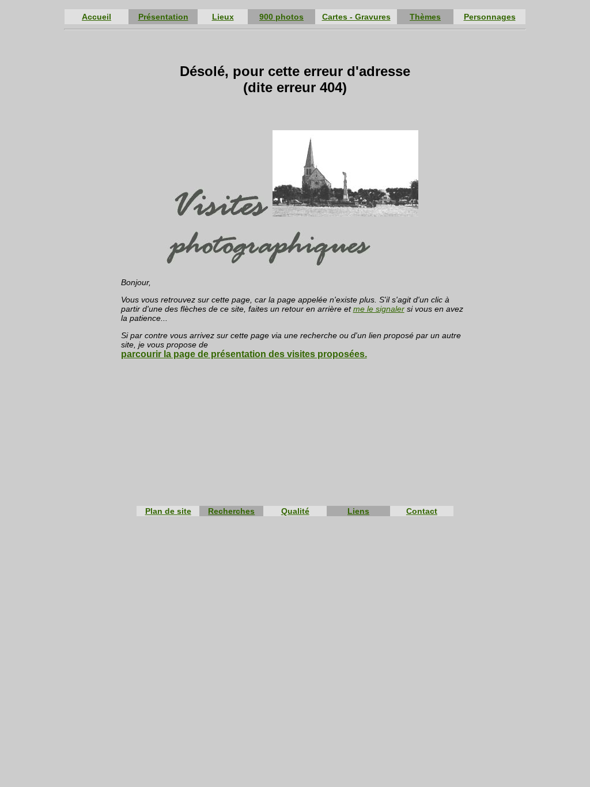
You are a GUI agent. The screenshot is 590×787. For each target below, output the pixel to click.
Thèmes (425, 16)
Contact (421, 511)
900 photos (281, 16)
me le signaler (378, 308)
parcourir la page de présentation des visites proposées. (244, 354)
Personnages (490, 16)
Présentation (163, 16)
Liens (358, 511)
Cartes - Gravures (356, 16)
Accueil (96, 16)
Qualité (295, 511)
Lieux (223, 16)
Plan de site (168, 511)
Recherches (231, 511)
